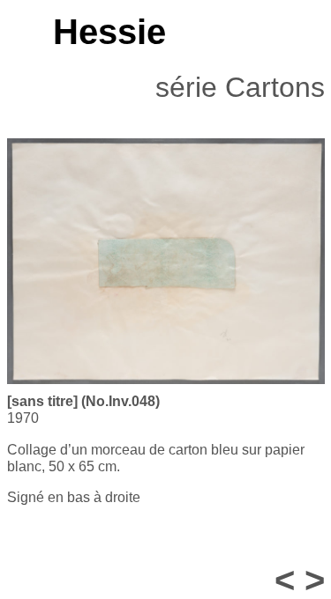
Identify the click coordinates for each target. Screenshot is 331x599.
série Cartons (240, 87)
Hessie (109, 31)
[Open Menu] (15, 31)
